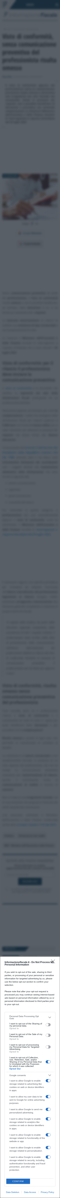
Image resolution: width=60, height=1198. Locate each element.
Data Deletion (12, 1192)
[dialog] (30, 1077)
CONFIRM (18, 1181)
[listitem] (30, 1017)
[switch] (48, 1024)
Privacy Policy (47, 1192)
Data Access (30, 1192)
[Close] (54, 962)
